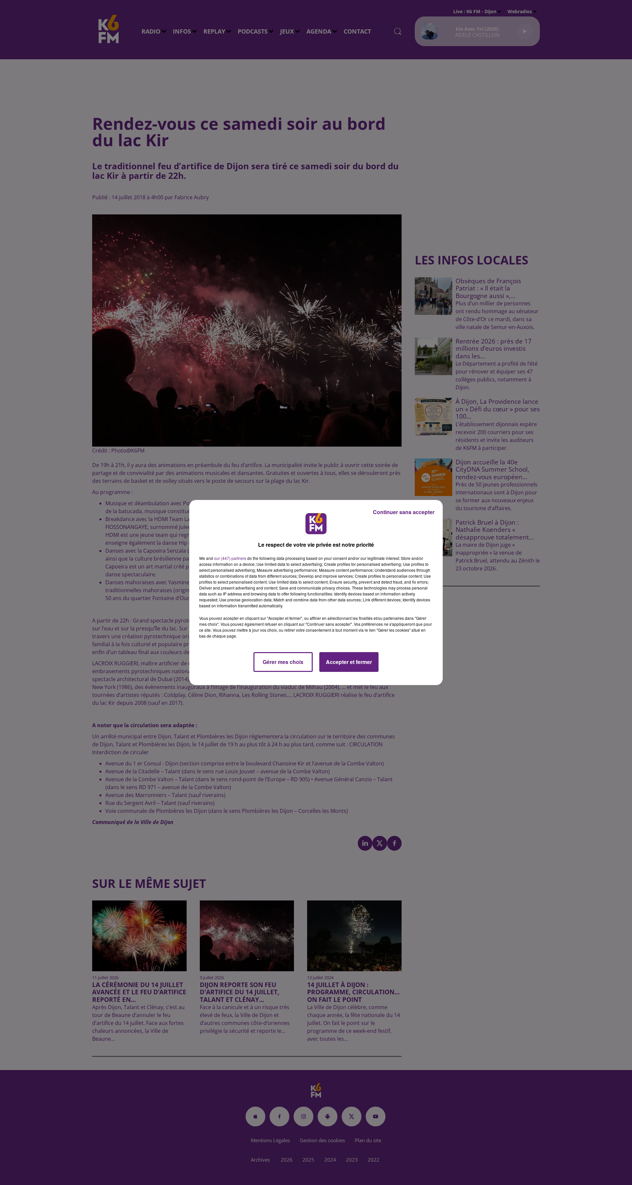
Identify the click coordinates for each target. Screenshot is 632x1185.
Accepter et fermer (349, 662)
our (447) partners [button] (230, 558)
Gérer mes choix (283, 662)
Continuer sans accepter (403, 512)
